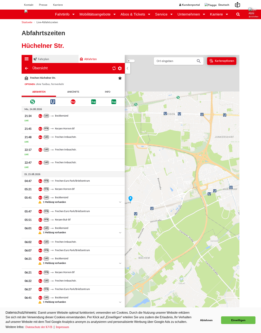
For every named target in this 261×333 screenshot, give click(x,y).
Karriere (58, 4)
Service (161, 14)
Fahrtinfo (62, 14)
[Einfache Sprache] (235, 3)
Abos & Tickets (133, 14)
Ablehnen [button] (206, 320)
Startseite (27, 22)
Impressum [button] (62, 327)
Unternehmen (189, 14)
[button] (74, 14)
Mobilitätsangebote (95, 14)
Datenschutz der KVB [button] (38, 327)
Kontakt (28, 4)
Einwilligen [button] (238, 320)
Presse (43, 4)
